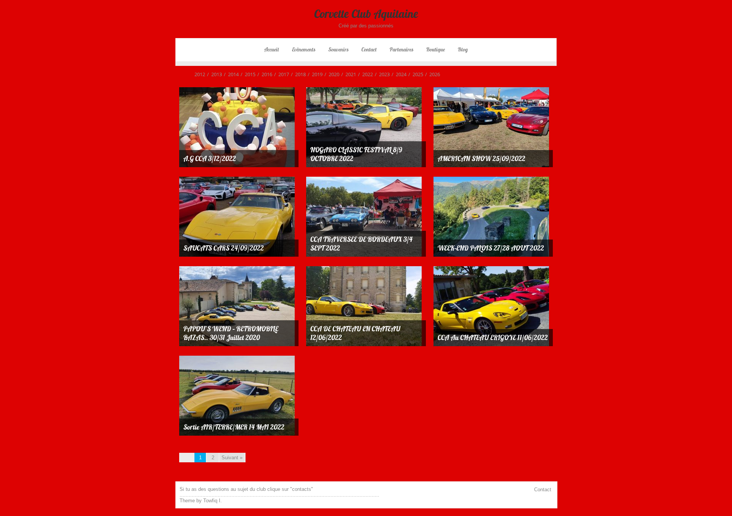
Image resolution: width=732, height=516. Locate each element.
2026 (432, 74)
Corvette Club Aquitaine (366, 13)
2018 (298, 74)
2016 (264, 74)
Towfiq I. (212, 500)
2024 (399, 74)
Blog (463, 49)
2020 (331, 74)
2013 (214, 74)
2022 (365, 74)
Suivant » (232, 457)
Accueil (271, 49)
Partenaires (401, 49)
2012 (199, 74)
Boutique (435, 49)
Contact (369, 49)
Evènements (303, 49)
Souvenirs (338, 49)
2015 (248, 74)
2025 (415, 74)
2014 (231, 74)
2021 (348, 74)
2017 (281, 74)
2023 (382, 74)
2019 (315, 74)
